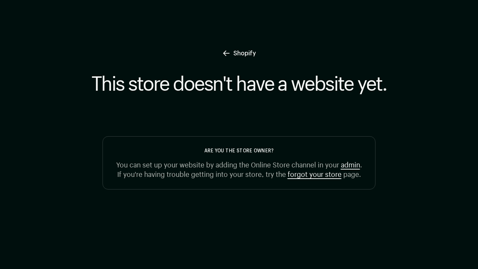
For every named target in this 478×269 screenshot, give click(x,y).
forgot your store (315, 173)
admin (350, 163)
